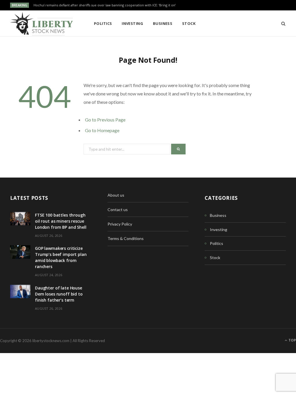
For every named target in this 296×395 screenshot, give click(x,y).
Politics (103, 23)
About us (116, 195)
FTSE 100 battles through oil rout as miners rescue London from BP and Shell (60, 221)
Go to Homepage (102, 130)
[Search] (281, 23)
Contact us (118, 209)
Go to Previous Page (105, 119)
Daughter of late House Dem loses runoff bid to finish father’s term (59, 294)
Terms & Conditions (126, 238)
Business (163, 23)
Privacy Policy (120, 224)
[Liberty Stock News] (42, 24)
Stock (188, 23)
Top (292, 340)
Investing (132, 23)
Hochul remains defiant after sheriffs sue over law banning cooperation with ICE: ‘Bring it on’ (105, 5)
